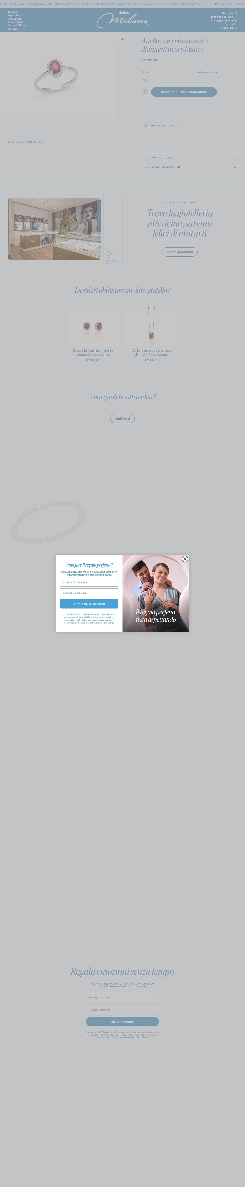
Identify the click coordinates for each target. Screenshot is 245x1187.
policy (111, 623)
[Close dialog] (185, 559)
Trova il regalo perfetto (89, 603)
